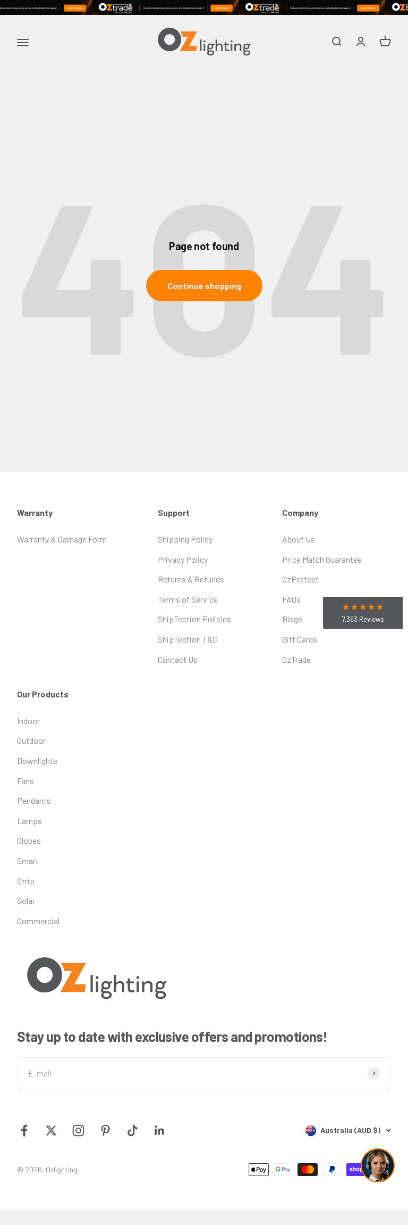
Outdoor (31, 740)
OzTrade (296, 659)
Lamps (29, 821)
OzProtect (300, 579)
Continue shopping (204, 286)
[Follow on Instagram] (78, 1130)
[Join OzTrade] (204, 7)
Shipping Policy (185, 539)
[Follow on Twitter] (51, 1130)
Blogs (292, 619)
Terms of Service (188, 599)
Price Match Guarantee (322, 559)
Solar (26, 900)
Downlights (37, 760)
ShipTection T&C (187, 639)
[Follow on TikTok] (132, 1130)
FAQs (291, 599)
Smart (28, 861)
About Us (298, 539)
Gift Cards (299, 639)
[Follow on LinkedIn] (159, 1130)
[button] (363, 613)
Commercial (38, 921)
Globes (29, 840)
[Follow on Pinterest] (105, 1130)
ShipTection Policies (194, 619)
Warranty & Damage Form (62, 539)
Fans (25, 781)
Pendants (34, 800)
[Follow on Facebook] (24, 1130)
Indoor (28, 721)
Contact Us (178, 659)
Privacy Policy (183, 559)
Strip (26, 881)
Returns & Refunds (191, 579)
